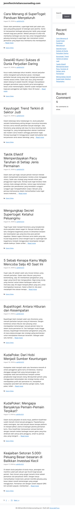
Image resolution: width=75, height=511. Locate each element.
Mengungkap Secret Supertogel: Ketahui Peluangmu (19, 214)
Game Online (10, 48)
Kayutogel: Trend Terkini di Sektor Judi (62, 59)
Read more (9, 43)
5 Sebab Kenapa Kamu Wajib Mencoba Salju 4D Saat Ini (25, 262)
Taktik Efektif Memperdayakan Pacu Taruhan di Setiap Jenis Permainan (21, 160)
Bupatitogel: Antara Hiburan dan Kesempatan (24, 308)
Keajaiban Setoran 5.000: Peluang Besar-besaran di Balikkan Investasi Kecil (23, 457)
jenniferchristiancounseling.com (22, 3)
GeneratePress (54, 508)
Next (16, 500)
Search (58, 13)
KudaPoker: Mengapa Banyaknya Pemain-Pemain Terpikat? (24, 407)
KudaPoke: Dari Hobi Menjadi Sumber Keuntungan (25, 357)
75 (12, 500)
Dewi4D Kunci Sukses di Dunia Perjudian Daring (22, 62)
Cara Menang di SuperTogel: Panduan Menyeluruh (25, 16)
